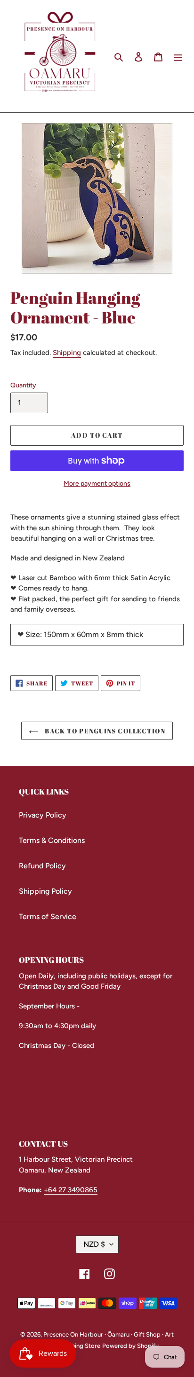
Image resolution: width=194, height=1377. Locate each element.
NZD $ (94, 1244)
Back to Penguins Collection (104, 730)
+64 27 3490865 (70, 1190)
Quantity (23, 385)
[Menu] (178, 56)
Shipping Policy (45, 891)
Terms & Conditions (52, 840)
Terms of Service (47, 916)
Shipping (67, 352)
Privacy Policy (42, 814)
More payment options (97, 484)
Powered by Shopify (130, 1345)
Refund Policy (42, 865)
